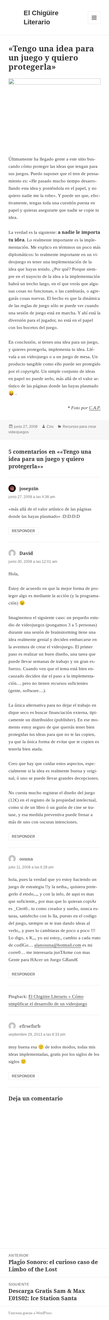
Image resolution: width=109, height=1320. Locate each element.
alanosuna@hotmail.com (57, 945)
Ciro (50, 426)
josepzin (28, 488)
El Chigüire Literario (41, 17)
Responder (23, 531)
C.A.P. (95, 407)
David (26, 553)
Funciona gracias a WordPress (30, 1313)
